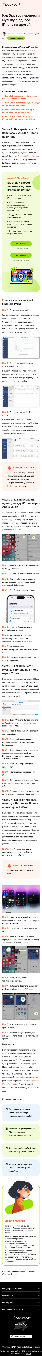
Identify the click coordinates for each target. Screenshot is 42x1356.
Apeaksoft (6, 1271)
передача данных (16, 38)
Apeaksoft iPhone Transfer (28, 156)
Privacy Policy (20, 1353)
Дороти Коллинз (14, 34)
